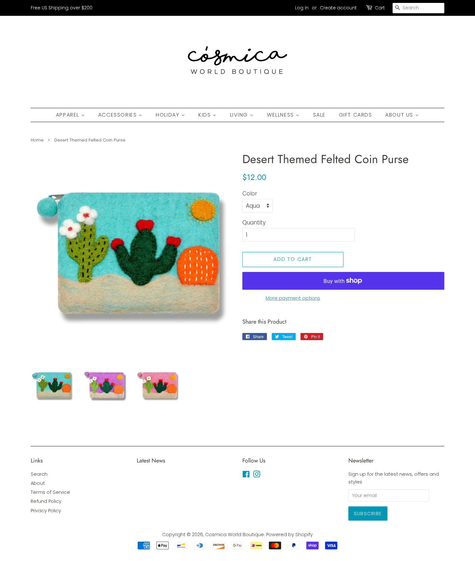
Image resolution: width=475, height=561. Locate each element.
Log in (302, 8)
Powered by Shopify (289, 534)
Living (240, 115)
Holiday (168, 115)
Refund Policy (46, 501)
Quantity (254, 222)
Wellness (281, 115)
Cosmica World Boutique (234, 534)
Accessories (118, 115)
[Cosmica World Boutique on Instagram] (256, 475)
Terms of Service (50, 492)
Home (37, 140)
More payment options (293, 298)
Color (249, 193)
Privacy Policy (46, 510)
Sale (319, 115)
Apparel (68, 115)
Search (39, 474)
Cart (380, 8)
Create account (338, 8)
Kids (205, 115)
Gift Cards (355, 115)
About (38, 483)
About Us (400, 115)
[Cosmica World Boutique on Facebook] (246, 475)
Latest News (151, 460)
